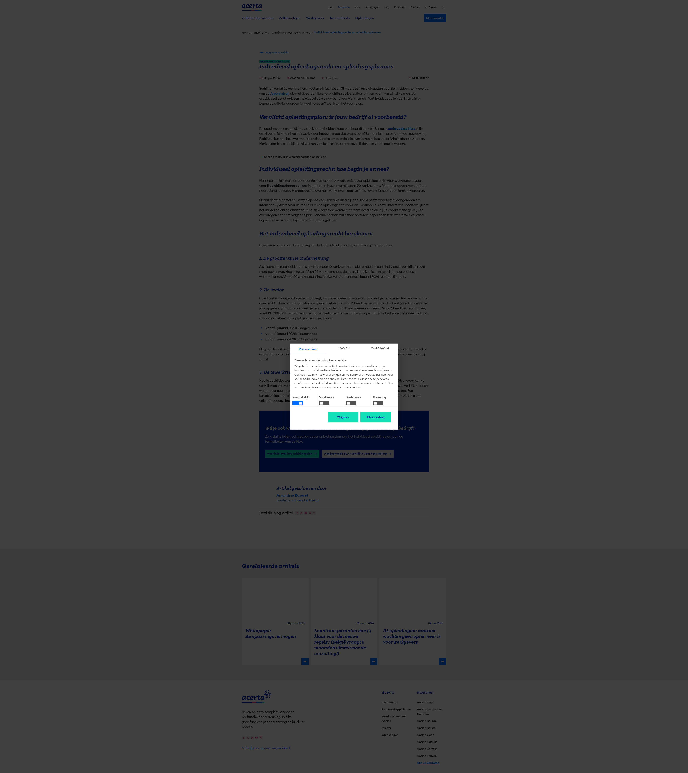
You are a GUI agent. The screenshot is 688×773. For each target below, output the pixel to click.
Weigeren (343, 417)
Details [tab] (344, 348)
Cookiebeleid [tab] (380, 348)
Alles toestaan (375, 417)
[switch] (324, 403)
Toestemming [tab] (308, 349)
